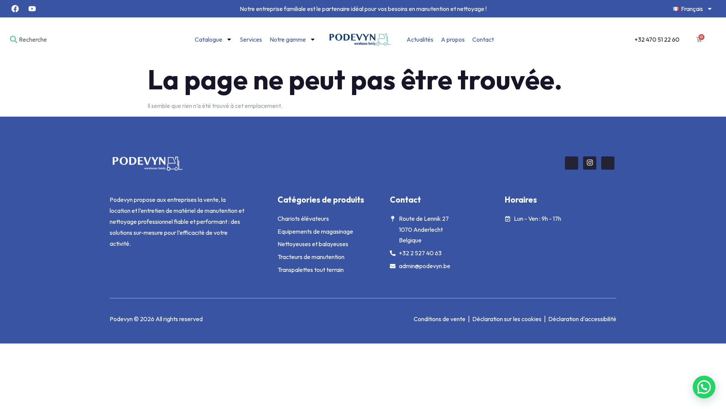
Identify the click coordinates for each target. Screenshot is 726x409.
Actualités (419, 39)
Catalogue (208, 39)
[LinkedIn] (607, 163)
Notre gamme (288, 39)
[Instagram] (589, 163)
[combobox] (51, 39)
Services (251, 39)
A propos (453, 39)
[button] (704, 387)
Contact (483, 39)
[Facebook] (571, 163)
